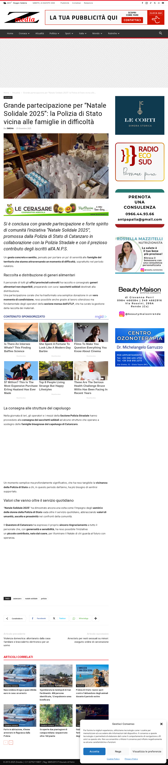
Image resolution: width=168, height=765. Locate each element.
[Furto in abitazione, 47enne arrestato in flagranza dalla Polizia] (20, 715)
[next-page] (11, 743)
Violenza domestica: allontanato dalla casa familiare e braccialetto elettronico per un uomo (27, 642)
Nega (118, 751)
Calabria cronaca (11, 686)
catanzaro (17, 598)
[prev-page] (6, 743)
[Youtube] (163, 3)
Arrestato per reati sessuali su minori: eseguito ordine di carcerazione (88, 640)
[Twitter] (155, 3)
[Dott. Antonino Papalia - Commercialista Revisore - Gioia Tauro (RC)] (139, 208)
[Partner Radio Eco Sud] (139, 162)
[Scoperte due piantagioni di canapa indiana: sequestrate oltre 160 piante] (56, 715)
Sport (68, 33)
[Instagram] (146, 3)
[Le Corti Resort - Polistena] (139, 115)
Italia (81, 33)
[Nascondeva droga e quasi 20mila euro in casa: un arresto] (20, 676)
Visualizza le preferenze (147, 751)
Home (10, 33)
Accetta (94, 751)
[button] (161, 724)
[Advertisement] (84, 63)
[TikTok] (150, 3)
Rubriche (112, 33)
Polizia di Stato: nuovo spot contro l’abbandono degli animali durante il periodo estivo (92, 693)
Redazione (88, 3)
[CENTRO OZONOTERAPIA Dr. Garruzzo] (139, 347)
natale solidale (31, 598)
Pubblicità (65, 3)
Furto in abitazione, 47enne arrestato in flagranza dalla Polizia (17, 732)
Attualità (39, 33)
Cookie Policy (113, 759)
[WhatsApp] (159, 3)
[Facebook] (142, 3)
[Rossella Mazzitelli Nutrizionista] (139, 254)
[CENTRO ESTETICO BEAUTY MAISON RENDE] (139, 301)
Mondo (96, 33)
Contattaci (76, 3)
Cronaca (23, 33)
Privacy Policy (131, 759)
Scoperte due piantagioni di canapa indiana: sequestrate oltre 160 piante (53, 732)
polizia (44, 598)
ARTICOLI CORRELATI (18, 657)
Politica (53, 33)
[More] (95, 618)
